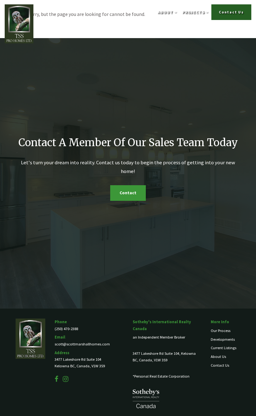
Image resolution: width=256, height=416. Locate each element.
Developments (223, 339)
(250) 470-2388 (66, 328)
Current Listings (223, 347)
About (166, 12)
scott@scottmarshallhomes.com (82, 344)
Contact (128, 193)
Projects (194, 12)
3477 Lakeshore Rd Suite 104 (78, 359)
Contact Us (231, 12)
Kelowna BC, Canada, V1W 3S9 (80, 366)
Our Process (220, 330)
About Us (218, 356)
